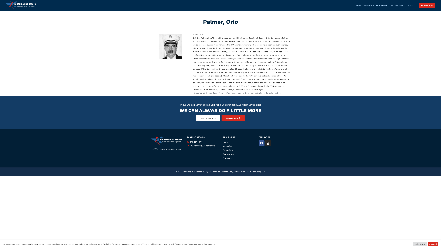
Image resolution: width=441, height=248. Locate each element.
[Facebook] (261, 143)
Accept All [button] (433, 244)
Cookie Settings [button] (419, 244)
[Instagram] (268, 143)
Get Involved (228, 154)
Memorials (227, 146)
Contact (226, 158)
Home (225, 142)
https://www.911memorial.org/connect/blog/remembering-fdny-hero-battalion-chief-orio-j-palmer (237, 93)
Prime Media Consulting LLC (252, 172)
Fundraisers (228, 150)
